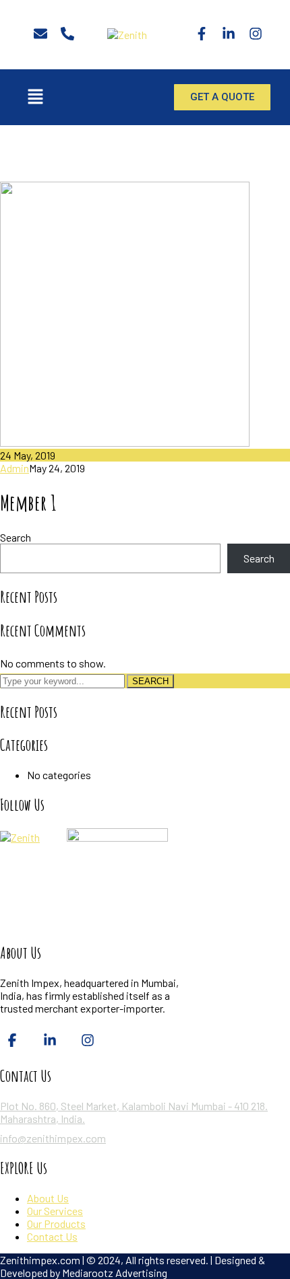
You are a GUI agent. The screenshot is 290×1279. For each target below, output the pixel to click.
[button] (35, 97)
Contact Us (52, 1236)
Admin (14, 468)
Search (15, 537)
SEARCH (150, 681)
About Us (48, 1198)
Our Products (56, 1223)
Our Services (55, 1210)
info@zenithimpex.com (53, 1138)
